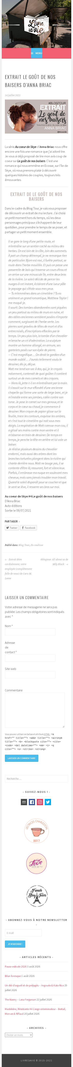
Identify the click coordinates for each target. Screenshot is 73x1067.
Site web (10, 669)
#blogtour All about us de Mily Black (54, 562)
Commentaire (11, 690)
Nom (9, 626)
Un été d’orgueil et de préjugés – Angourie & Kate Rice (34, 985)
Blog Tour (24, 545)
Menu (38, 53)
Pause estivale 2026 (15, 966)
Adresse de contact (11, 647)
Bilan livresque (13, 976)
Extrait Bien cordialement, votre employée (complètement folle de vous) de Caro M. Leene (18, 569)
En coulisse (37, 545)
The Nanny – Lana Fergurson (20, 999)
